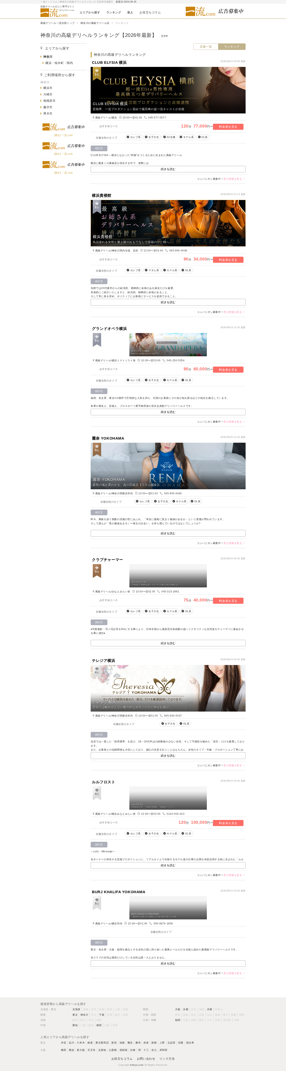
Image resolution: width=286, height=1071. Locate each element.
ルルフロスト (103, 782)
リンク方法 (167, 1058)
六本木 (81, 1042)
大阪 (177, 1009)
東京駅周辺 (102, 1042)
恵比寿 (190, 1042)
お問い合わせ (146, 1058)
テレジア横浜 (103, 660)
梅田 (63, 1050)
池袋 (122, 1042)
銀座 (90, 1042)
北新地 (102, 1050)
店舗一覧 (206, 46)
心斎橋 (113, 1050)
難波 (71, 1050)
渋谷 (63, 1042)
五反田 (171, 1042)
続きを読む (168, 169)
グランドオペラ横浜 (109, 329)
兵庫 (209, 1009)
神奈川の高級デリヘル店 (95, 23)
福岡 (177, 1020)
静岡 (99, 1025)
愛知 (75, 1025)
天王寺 (91, 1050)
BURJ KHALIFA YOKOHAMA (119, 892)
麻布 (138, 1042)
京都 (185, 1009)
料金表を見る (228, 126)
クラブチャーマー (107, 560)
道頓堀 (124, 1050)
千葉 (101, 1014)
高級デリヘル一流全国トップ (57, 23)
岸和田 (163, 1050)
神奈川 (84, 1014)
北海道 (76, 1009)
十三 (146, 1050)
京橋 (132, 1050)
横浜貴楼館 (101, 195)
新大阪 (81, 1050)
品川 (71, 1042)
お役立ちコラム (122, 1058)
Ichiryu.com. (137, 1065)
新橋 (154, 1042)
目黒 (180, 1042)
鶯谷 (130, 1042)
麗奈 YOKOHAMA (108, 438)
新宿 (114, 1042)
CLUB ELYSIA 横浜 (109, 62)
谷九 (154, 1050)
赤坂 (146, 1042)
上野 (162, 1042)
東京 (75, 1014)
